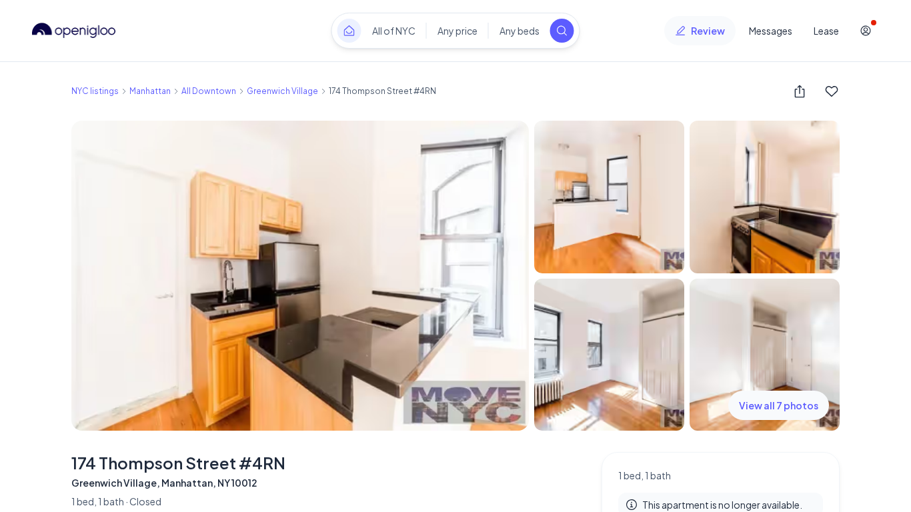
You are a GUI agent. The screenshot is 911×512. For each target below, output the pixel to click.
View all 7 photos (778, 405)
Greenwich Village (282, 91)
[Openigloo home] (74, 30)
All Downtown (208, 91)
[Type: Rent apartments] (349, 31)
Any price (457, 31)
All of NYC (393, 31)
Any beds (520, 31)
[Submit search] (562, 31)
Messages (770, 31)
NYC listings (95, 91)
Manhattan (150, 91)
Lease (826, 31)
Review (708, 31)
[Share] (799, 91)
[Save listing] (831, 91)
